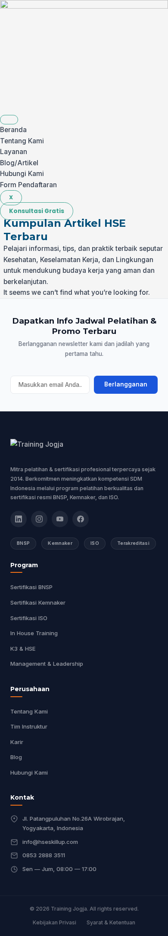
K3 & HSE (23, 648)
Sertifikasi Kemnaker (37, 602)
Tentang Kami (22, 141)
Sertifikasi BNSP (31, 587)
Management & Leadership (46, 663)
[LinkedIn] (18, 519)
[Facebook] (80, 519)
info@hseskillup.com (50, 841)
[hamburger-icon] (9, 119)
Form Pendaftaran (28, 185)
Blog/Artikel (19, 163)
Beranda (13, 130)
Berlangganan (125, 384)
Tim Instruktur (28, 726)
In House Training (34, 633)
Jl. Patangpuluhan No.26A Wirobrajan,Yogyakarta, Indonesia (73, 823)
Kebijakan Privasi (54, 922)
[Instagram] (39, 519)
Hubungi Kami (22, 174)
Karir (16, 741)
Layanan (13, 152)
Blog (16, 757)
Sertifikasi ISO (28, 618)
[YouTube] (60, 519)
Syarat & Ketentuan (111, 922)
